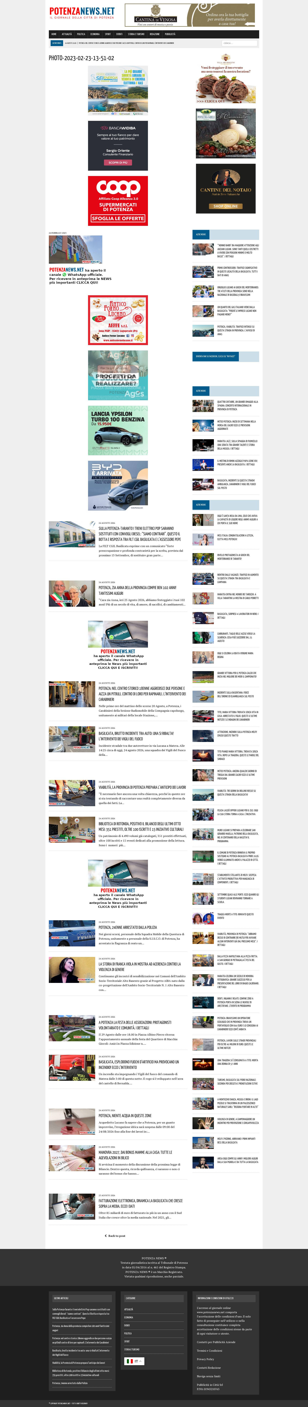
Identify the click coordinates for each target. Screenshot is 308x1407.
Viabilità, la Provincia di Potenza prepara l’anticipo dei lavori (142, 787)
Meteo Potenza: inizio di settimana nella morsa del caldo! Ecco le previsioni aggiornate (236, 425)
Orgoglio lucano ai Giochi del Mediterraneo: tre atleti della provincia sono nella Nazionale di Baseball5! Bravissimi (238, 291)
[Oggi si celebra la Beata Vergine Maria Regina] (203, 661)
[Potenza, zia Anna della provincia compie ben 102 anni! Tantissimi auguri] (72, 604)
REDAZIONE (155, 34)
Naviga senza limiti (208, 1376)
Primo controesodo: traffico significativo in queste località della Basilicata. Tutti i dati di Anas (237, 271)
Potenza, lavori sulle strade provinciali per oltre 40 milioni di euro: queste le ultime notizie (236, 1044)
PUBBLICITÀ (170, 34)
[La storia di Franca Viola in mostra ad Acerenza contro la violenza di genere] (72, 980)
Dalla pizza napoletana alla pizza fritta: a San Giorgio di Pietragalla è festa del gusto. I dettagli (237, 960)
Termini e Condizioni (209, 1350)
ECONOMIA (95, 34)
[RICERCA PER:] (239, 43)
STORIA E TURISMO (136, 34)
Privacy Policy (205, 1359)
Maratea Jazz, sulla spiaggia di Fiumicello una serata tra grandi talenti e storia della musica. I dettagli (237, 444)
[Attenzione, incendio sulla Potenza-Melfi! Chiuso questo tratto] (203, 739)
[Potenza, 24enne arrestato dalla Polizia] (72, 944)
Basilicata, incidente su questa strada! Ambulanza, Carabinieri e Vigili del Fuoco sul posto (236, 484)
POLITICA (81, 34)
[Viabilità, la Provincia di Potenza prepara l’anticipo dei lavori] (72, 804)
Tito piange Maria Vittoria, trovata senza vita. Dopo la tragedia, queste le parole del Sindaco (238, 755)
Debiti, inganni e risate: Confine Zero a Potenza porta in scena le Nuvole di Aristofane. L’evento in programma (235, 1002)
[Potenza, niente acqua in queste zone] (72, 1132)
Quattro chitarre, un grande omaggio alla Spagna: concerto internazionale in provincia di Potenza (237, 405)
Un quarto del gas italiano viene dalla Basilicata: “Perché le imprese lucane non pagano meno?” (236, 310)
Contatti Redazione (209, 1367)
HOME (54, 34)
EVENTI (119, 34)
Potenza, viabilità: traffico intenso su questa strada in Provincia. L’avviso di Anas (236, 330)
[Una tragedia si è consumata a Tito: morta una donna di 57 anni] (203, 1068)
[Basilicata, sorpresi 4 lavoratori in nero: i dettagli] (203, 622)
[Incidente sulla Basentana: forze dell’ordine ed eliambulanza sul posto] (203, 700)
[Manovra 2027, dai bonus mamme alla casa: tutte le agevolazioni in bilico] (72, 1169)
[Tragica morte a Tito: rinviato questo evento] (203, 922)
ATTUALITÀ (67, 34)
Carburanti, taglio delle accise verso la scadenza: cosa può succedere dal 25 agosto (236, 637)
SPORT (108, 34)
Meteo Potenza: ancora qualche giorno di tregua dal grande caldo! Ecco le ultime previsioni (237, 774)
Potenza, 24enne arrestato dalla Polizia (128, 927)
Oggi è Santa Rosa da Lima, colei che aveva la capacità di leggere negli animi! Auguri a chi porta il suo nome (237, 519)
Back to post (116, 1236)
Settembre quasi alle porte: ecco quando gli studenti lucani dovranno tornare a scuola (238, 898)
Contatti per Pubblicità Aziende (216, 1342)
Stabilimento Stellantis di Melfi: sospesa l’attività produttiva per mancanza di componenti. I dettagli (236, 878)
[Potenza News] (82, 12)
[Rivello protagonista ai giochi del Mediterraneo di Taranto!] (203, 563)
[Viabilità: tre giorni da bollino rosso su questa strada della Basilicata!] (203, 798)
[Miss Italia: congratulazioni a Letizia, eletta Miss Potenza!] (203, 543)
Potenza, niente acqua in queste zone (125, 1115)
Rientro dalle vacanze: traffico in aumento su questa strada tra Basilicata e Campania (238, 578)
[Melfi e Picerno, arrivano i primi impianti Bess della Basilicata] (203, 1146)
